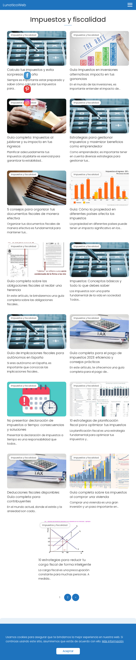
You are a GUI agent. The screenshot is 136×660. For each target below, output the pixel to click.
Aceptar (68, 651)
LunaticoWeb (14, 4)
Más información (113, 641)
